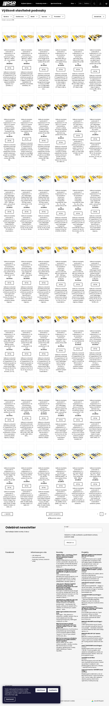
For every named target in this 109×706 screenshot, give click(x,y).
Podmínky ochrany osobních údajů (40, 560)
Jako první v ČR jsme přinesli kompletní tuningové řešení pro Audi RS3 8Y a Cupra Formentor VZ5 (66, 571)
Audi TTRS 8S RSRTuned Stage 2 (92, 645)
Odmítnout (41, 690)
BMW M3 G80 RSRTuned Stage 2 (92, 621)
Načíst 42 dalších (54, 514)
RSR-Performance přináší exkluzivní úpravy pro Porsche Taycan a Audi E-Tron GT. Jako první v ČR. (66, 625)
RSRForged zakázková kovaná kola (66, 612)
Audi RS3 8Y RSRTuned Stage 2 (91, 595)
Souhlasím (53, 690)
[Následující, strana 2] (101, 514)
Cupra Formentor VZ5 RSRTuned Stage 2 (92, 670)
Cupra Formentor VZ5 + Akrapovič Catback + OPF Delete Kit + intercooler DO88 (92, 608)
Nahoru (8, 514)
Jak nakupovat (36, 555)
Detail (9, 68)
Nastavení (10, 699)
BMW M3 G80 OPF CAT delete (91, 633)
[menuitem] (27, 3)
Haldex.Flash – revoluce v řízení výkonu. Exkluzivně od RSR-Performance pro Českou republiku (66, 556)
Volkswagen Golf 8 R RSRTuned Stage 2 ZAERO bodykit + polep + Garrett (92, 569)
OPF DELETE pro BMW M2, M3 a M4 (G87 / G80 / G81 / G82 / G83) (67, 600)
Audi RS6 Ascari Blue (88, 657)
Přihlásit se (70, 543)
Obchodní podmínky (38, 557)
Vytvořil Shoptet (99, 701)
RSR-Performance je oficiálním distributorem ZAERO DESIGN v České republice (66, 640)
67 (105, 514)
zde (16, 695)
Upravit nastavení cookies (67, 701)
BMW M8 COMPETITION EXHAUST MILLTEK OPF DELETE (92, 555)
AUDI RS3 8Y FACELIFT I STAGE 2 (91, 582)
